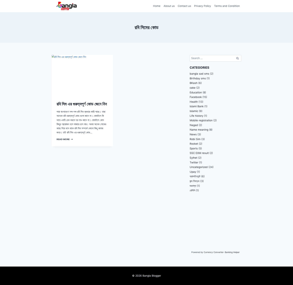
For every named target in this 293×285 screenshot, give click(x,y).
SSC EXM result (199, 153)
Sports (194, 148)
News (193, 134)
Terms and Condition (227, 5)
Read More (65, 139)
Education (196, 92)
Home (156, 5)
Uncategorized (199, 167)
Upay (193, 171)
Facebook (196, 97)
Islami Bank (197, 106)
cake (192, 87)
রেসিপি (192, 190)
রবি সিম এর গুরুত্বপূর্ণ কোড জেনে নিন (82, 103)
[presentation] (82, 75)
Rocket (194, 143)
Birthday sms (198, 78)
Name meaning (199, 129)
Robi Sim (195, 139)
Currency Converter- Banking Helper (222, 252)
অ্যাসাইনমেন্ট (195, 176)
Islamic (194, 111)
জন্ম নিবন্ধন (194, 181)
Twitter (194, 162)
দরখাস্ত (193, 185)
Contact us (184, 5)
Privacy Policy (202, 5)
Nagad (194, 125)
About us (169, 5)
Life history (196, 115)
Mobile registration (201, 120)
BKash (193, 83)
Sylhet (193, 157)
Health (194, 101)
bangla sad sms (199, 73)
